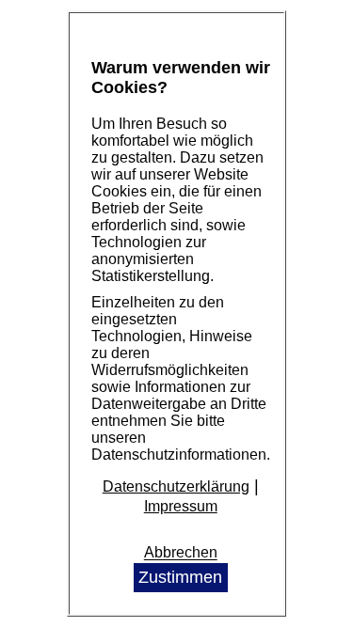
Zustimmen (180, 577)
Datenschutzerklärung (176, 486)
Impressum (180, 506)
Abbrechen (180, 553)
